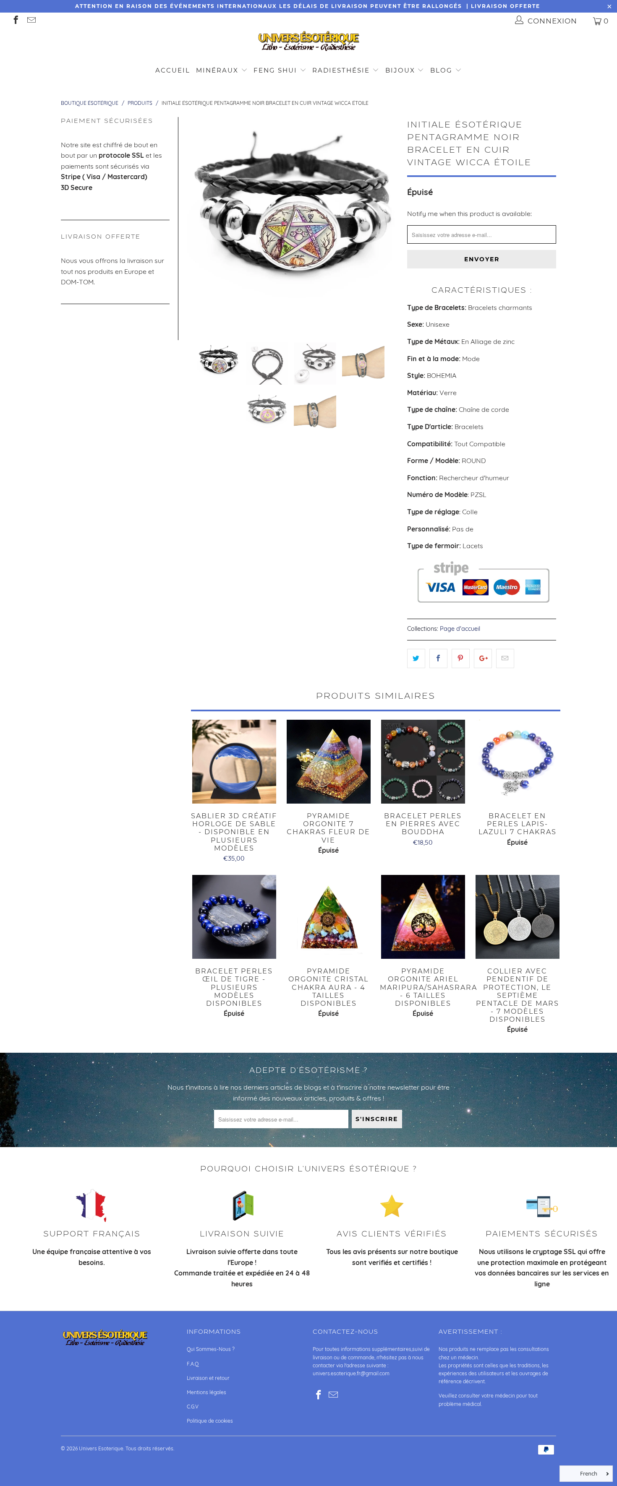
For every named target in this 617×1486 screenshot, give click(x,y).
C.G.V (193, 1406)
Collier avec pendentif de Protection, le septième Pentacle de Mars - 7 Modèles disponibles (517, 917)
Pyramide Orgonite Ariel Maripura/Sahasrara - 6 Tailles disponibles (423, 917)
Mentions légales (206, 1392)
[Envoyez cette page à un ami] (505, 658)
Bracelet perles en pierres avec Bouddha (423, 762)
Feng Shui (275, 70)
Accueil (172, 70)
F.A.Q (193, 1364)
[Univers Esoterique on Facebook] (15, 20)
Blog (442, 70)
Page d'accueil (460, 628)
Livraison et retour (208, 1378)
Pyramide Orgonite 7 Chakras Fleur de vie (328, 762)
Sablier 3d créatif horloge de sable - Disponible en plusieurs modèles (234, 762)
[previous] (198, 223)
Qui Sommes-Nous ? (211, 1349)
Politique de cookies (210, 1421)
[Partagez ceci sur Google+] (483, 658)
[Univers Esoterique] (308, 42)
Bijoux (400, 70)
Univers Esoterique (101, 1448)
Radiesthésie (341, 70)
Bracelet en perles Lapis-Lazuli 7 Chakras (517, 762)
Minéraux (217, 70)
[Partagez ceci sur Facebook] (438, 658)
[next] (387, 223)
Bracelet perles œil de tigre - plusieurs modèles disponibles (234, 917)
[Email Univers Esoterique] (31, 20)
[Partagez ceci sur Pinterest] (461, 658)
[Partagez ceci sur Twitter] (416, 658)
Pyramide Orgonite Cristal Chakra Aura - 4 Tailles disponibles (328, 917)
